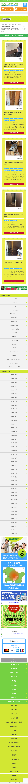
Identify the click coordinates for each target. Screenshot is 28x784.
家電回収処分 (6, 170)
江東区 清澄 (14, 511)
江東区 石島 (14, 405)
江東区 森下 (14, 488)
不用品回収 (6, 70)
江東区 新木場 (14, 431)
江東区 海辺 (14, 416)
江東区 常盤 (14, 522)
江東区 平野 (14, 401)
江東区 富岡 (14, 533)
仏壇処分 (14, 348)
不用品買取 (14, 302)
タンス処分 (13, 118)
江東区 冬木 (14, 424)
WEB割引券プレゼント (14, 701)
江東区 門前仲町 (14, 499)
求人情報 (14, 689)
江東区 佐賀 (14, 518)
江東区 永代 (14, 427)
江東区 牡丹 (14, 446)
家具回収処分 (13, 70)
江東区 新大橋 (14, 420)
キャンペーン (14, 697)
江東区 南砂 (19, 158)
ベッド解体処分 (14, 310)
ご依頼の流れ (14, 668)
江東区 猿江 (14, 530)
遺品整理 (12, 120)
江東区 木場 (14, 503)
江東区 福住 (14, 412)
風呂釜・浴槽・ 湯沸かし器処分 (14, 359)
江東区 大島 (19, 210)
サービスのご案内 (14, 664)
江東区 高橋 (14, 484)
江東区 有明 (14, 393)
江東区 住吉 (14, 454)
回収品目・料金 (14, 672)
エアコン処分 (14, 730)
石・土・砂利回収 (14, 340)
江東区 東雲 (14, 397)
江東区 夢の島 (14, 507)
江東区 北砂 (19, 60)
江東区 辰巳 (14, 495)
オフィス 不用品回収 (14, 363)
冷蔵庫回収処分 (14, 313)
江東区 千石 (14, 465)
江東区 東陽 (14, 514)
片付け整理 (20, 70)
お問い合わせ (14, 681)
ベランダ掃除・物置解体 (14, 329)
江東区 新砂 (14, 443)
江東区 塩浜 (14, 374)
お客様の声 (14, 676)
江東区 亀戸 (19, 258)
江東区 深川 (14, 526)
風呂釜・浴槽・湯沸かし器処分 (14, 722)
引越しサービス (14, 351)
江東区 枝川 (14, 439)
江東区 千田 (14, 473)
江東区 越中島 (14, 450)
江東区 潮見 (14, 386)
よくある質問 (14, 685)
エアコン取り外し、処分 (14, 366)
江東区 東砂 (14, 390)
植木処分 (14, 336)
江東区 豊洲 (14, 378)
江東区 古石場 (19, 108)
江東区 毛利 (14, 477)
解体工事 (14, 355)
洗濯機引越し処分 (14, 325)
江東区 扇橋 (14, 461)
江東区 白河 (14, 409)
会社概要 (14, 693)
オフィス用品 (14, 779)
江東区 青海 (14, 382)
